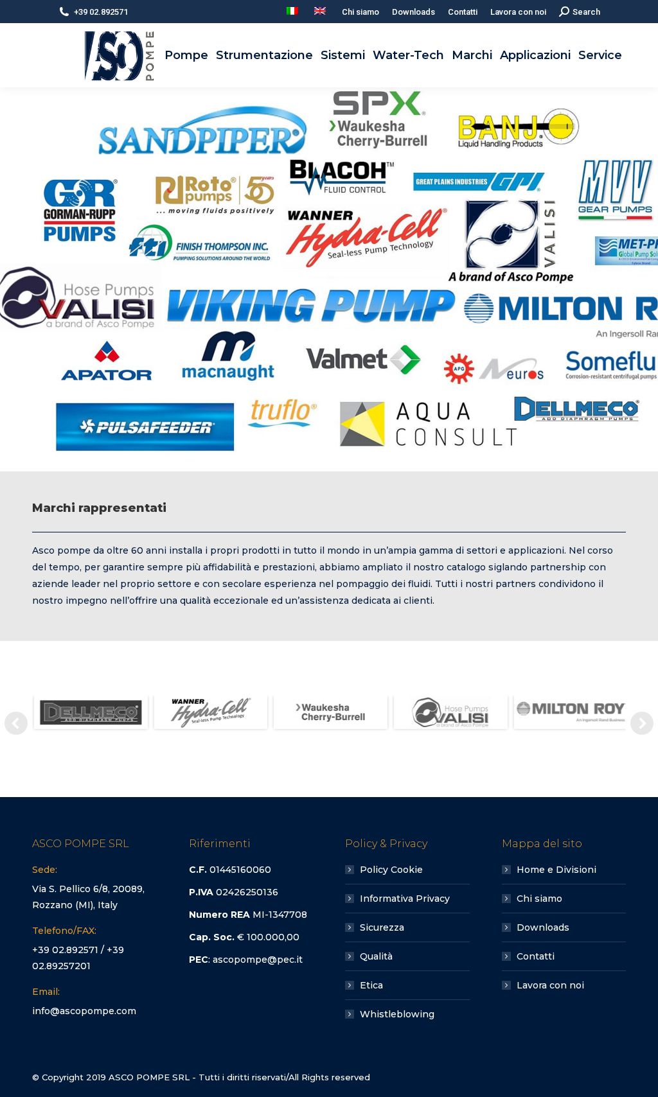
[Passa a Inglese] (321, 12)
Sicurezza (382, 927)
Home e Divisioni (556, 869)
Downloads (543, 927)
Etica (371, 985)
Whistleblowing (397, 1014)
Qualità (376, 956)
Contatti (536, 956)
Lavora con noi (550, 985)
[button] (16, 723)
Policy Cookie (391, 869)
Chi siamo (539, 898)
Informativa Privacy (405, 898)
